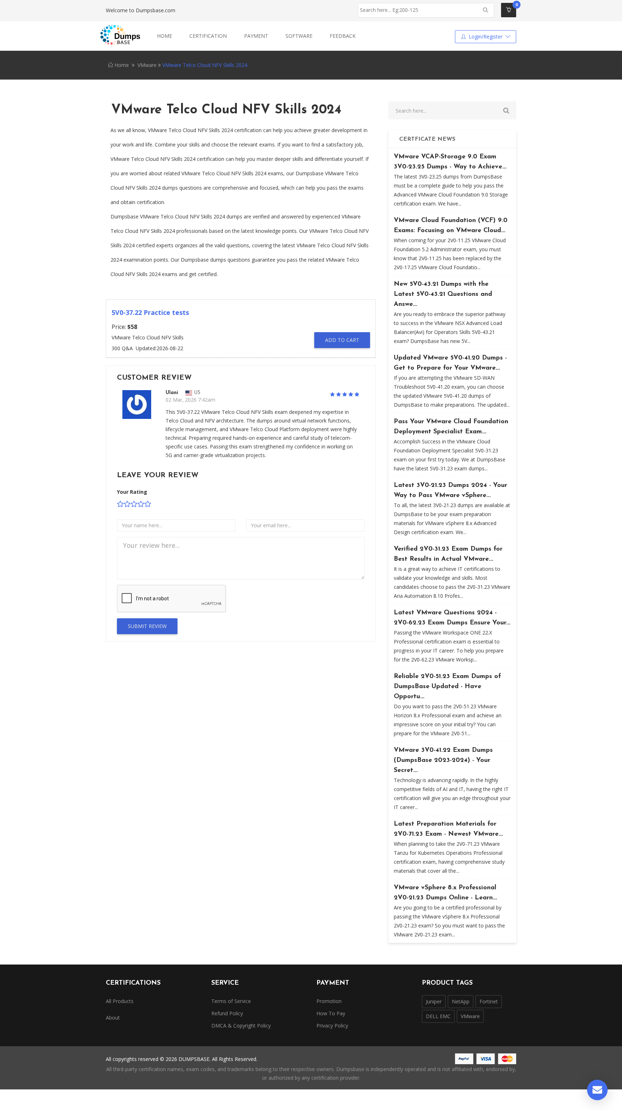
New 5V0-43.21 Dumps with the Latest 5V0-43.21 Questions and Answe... (443, 294)
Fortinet (488, 1001)
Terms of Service (231, 1001)
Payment (256, 35)
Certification (208, 35)
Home (164, 35)
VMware (147, 65)
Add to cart (342, 340)
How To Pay (330, 1013)
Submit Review (147, 626)
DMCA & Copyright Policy (241, 1025)
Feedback (343, 35)
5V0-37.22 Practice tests (150, 312)
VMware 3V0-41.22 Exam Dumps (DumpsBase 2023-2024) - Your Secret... (443, 760)
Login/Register (485, 36)
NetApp (460, 1001)
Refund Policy (227, 1013)
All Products (120, 1001)
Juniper (434, 1001)
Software (298, 35)
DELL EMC (438, 1016)
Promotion (329, 1001)
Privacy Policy (332, 1025)
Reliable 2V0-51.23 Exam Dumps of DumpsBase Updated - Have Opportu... (447, 686)
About (113, 1017)
